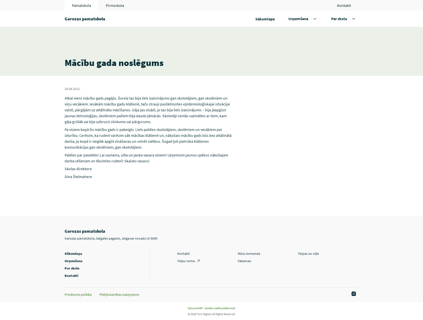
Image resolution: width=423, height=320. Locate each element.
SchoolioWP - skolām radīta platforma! (211, 308)
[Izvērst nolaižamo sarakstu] (314, 19)
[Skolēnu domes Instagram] (353, 294)
